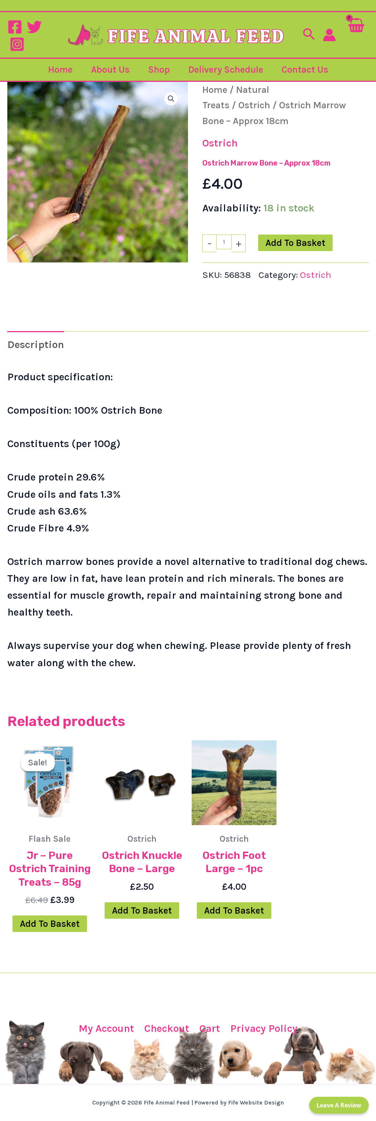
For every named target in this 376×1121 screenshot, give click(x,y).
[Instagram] (17, 44)
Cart (209, 1028)
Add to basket (295, 242)
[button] (309, 35)
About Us (110, 69)
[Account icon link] (329, 34)
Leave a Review (339, 1105)
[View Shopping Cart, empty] (356, 35)
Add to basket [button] (50, 923)
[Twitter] (34, 27)
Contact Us (305, 69)
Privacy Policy (263, 1028)
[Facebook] (14, 27)
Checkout (166, 1028)
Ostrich (254, 104)
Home (60, 69)
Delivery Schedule (225, 69)
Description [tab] (35, 344)
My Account (106, 1028)
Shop (159, 69)
